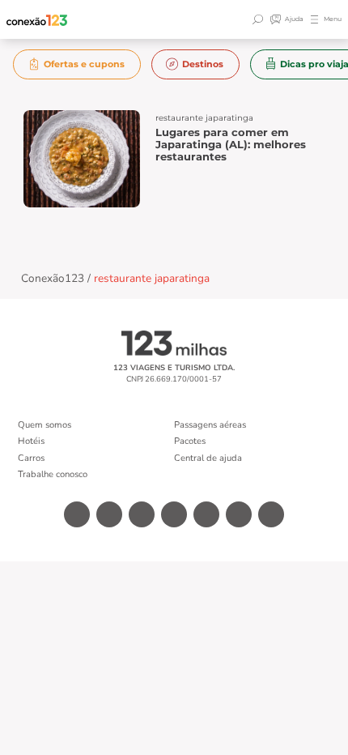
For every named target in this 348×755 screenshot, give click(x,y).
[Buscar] (259, 19)
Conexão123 (52, 278)
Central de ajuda (208, 458)
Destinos (202, 64)
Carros (31, 458)
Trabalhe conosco (52, 474)
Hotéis (31, 441)
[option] (77, 64)
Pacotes (190, 441)
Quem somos (44, 425)
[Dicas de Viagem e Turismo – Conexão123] (37, 20)
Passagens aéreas (210, 425)
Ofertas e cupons (84, 64)
